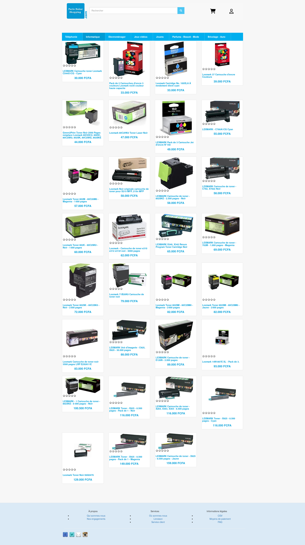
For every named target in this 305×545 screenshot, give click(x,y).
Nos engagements (96, 518)
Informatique (93, 36)
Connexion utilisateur (237, 12)
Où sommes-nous (158, 515)
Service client (158, 522)
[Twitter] (72, 534)
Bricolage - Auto (217, 36)
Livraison (158, 518)
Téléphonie (71, 36)
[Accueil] (78, 11)
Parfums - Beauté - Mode (186, 36)
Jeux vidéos (141, 36)
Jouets (160, 36)
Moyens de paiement (220, 518)
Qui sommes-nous (96, 515)
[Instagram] (85, 534)
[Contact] (78, 534)
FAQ (220, 522)
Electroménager (117, 36)
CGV (220, 515)
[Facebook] (65, 534)
